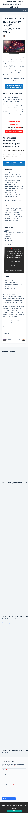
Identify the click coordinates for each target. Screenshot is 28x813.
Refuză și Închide (17, 810)
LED (5, 330)
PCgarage (14, 265)
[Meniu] (25, 10)
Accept (9, 810)
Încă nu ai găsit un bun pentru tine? (14, 126)
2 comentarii (13, 618)
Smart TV (12, 330)
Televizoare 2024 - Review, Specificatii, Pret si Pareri (14, 4)
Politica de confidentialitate (19, 807)
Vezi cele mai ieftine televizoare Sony (14, 163)
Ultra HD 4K (7, 333)
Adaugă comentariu (8, 785)
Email (4, 774)
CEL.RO (17, 262)
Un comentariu (13, 485)
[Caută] (23, 10)
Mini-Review (21, 36)
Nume (5, 770)
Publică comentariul (8, 799)
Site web (5, 779)
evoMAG (10, 262)
